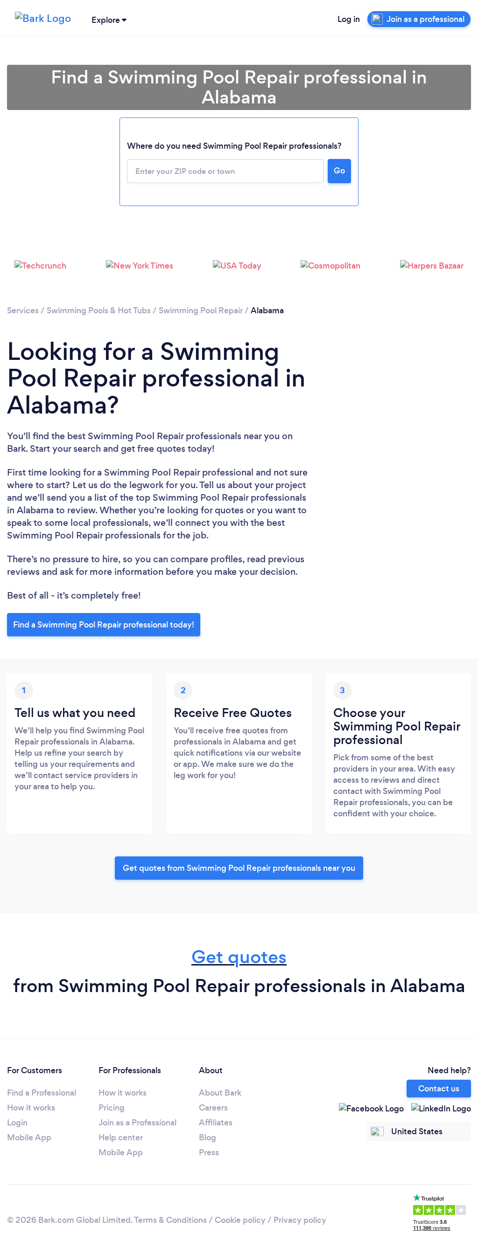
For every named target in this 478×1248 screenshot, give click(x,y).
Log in (348, 19)
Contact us (438, 1088)
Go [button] (339, 170)
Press (209, 1152)
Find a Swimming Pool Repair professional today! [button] (103, 624)
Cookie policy (240, 1220)
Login (17, 1122)
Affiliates (215, 1122)
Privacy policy (300, 1220)
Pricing (111, 1107)
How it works (31, 1107)
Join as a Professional (137, 1122)
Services (23, 310)
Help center (120, 1137)
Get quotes (239, 957)
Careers (213, 1107)
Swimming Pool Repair (201, 310)
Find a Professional (41, 1092)
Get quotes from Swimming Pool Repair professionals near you (239, 868)
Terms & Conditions (170, 1220)
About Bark (220, 1092)
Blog (207, 1137)
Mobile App (29, 1137)
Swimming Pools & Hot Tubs (99, 310)
